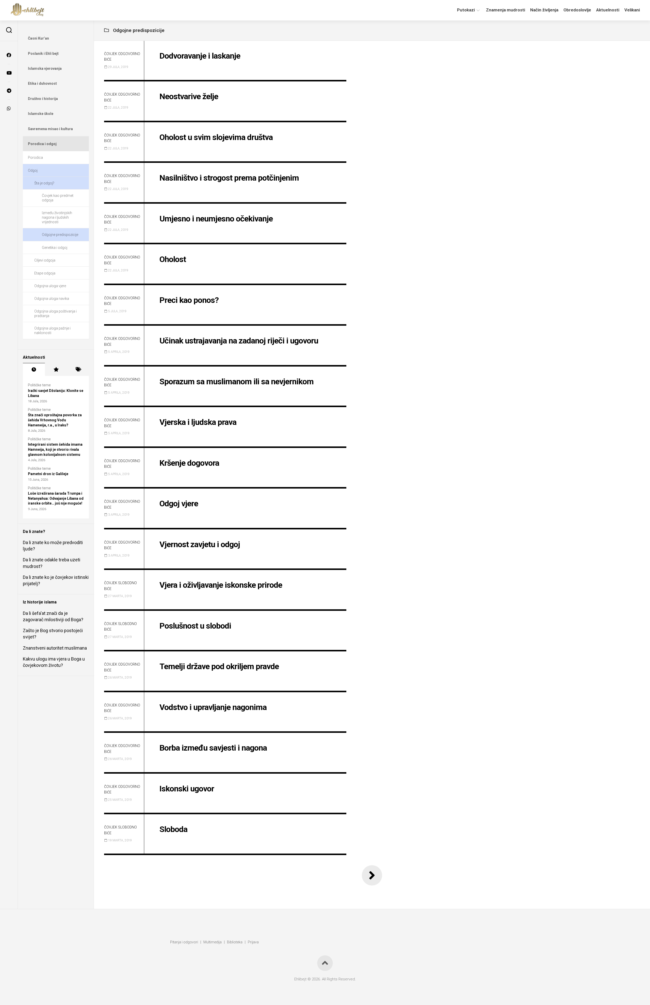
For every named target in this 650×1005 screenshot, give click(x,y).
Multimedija (212, 942)
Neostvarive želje (188, 96)
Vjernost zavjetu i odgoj (199, 544)
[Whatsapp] (9, 108)
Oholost (172, 259)
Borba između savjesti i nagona (213, 748)
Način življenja (544, 9)
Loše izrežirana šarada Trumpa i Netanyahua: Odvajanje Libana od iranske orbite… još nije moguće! (56, 498)
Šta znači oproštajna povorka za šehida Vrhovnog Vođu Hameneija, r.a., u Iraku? (55, 420)
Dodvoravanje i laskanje (199, 56)
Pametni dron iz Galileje (48, 474)
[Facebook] (9, 55)
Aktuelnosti (607, 9)
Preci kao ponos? (189, 300)
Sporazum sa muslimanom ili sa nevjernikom (236, 381)
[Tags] (78, 369)
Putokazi (466, 9)
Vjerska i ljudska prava (197, 422)
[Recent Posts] (34, 369)
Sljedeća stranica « (372, 875)
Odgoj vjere (178, 503)
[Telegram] (9, 90)
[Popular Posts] (56, 369)
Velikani (632, 9)
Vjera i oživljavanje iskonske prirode (220, 585)
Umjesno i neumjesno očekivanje (216, 218)
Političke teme (39, 385)
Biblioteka (234, 942)
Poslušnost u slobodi (195, 626)
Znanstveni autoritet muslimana (55, 648)
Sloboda (173, 829)
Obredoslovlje (577, 9)
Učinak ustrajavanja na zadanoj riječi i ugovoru (238, 340)
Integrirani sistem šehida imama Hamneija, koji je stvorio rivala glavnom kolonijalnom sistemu (55, 449)
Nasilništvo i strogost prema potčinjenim (229, 178)
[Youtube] (9, 73)
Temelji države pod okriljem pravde (219, 666)
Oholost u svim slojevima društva (216, 137)
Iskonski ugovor (186, 788)
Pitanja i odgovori (184, 942)
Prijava (253, 942)
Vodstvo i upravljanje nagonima (213, 707)
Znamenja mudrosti (505, 9)
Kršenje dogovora (189, 463)
